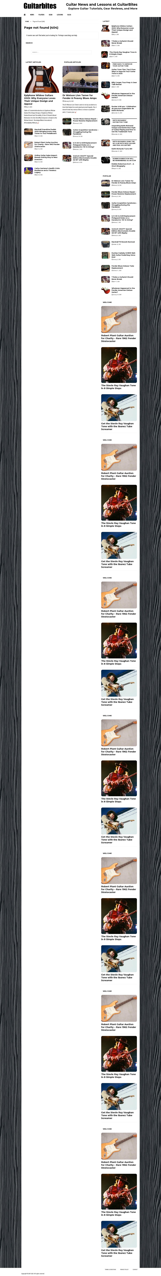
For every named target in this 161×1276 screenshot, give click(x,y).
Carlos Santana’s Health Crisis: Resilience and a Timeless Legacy (47, 170)
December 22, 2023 (117, 134)
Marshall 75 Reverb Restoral (123, 242)
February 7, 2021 (78, 149)
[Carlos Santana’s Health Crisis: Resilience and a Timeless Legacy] (28, 170)
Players (41, 15)
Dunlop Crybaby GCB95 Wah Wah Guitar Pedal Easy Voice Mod (123, 255)
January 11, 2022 (117, 270)
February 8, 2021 (78, 162)
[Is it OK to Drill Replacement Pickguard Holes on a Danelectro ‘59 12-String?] (67, 145)
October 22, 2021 (117, 244)
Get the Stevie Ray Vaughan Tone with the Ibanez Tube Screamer (117, 426)
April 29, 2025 (39, 136)
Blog (69, 15)
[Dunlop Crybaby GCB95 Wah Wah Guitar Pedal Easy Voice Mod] (105, 255)
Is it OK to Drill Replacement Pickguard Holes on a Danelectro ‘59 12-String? (85, 145)
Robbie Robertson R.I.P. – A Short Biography (124, 162)
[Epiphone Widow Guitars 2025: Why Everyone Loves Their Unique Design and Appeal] (42, 79)
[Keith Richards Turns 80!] (105, 143)
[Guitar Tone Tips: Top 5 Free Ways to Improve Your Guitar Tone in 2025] (105, 65)
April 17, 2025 (116, 45)
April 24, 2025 (39, 175)
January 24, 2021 (78, 136)
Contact (135, 1269)
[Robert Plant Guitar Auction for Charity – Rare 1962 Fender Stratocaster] (28, 144)
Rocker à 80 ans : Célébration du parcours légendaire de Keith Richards (124, 108)
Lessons (60, 15)
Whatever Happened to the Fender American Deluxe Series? (123, 96)
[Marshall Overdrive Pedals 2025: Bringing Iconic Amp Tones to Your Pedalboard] (28, 131)
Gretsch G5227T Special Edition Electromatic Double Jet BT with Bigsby (85, 158)
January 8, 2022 (78, 123)
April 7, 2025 (116, 87)
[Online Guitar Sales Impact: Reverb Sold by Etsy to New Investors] (28, 157)
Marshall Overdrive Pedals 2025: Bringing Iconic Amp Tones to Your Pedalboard (45, 131)
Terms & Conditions (110, 1269)
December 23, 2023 (117, 113)
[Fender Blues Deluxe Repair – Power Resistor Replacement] (67, 121)
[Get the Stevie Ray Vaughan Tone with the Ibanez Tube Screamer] (119, 407)
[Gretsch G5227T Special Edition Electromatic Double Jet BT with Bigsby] (67, 158)
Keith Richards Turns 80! (123, 145)
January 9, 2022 (117, 259)
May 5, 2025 (29, 107)
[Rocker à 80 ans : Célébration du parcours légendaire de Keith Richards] (105, 109)
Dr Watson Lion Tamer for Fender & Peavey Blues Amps (124, 182)
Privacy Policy (124, 1269)
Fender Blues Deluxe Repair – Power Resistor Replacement (85, 120)
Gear (50, 15)
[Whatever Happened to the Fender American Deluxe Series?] (105, 96)
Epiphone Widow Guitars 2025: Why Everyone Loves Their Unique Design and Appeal (123, 29)
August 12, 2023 (117, 168)
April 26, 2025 (39, 149)
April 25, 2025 (39, 162)
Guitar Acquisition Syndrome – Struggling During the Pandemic (85, 132)
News (32, 15)
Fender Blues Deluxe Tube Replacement (123, 267)
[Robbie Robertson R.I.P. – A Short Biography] (105, 160)
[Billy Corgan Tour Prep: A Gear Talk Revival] (105, 84)
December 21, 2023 (117, 151)
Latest (106, 21)
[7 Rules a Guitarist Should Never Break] (105, 43)
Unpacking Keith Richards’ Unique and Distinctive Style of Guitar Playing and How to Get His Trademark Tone (124, 126)
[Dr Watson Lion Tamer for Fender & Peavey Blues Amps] (80, 79)
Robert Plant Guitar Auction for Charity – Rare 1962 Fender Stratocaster (47, 144)
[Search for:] (61, 52)
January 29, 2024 (117, 100)
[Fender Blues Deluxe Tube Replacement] (105, 268)
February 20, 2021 (69, 101)
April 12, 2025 (116, 76)
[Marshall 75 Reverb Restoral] (105, 244)
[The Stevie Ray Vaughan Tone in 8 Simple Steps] (104, 54)
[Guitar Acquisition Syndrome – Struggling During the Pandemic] (67, 132)
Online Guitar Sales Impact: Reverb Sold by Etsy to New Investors (45, 157)
